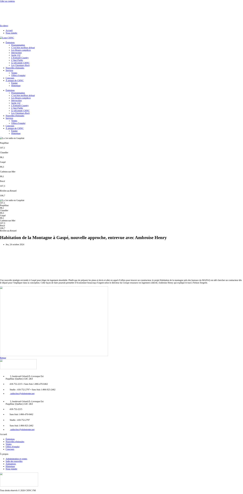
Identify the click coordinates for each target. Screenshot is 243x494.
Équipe (14, 83)
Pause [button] (2, 6)
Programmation (18, 93)
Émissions (10, 90)
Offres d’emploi (18, 75)
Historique (16, 85)
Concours (10, 78)
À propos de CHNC (15, 80)
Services (9, 118)
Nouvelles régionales (15, 115)
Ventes (14, 73)
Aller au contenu (7, 1)
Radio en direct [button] (7, 4)
